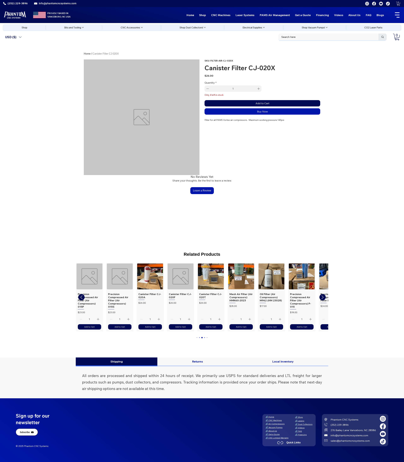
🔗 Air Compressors (275, 424)
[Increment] (259, 89)
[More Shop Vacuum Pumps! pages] (326, 27)
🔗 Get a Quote (273, 434)
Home (87, 53)
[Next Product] (322, 297)
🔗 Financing (301, 434)
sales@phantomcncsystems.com (350, 440)
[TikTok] (388, 4)
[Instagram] (367, 4)
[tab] (116, 361)
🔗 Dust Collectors (303, 424)
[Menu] (397, 15)
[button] (398, 4)
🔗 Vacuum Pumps (274, 427)
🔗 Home (270, 417)
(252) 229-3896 (340, 424)
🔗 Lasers (299, 421)
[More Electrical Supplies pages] (264, 27)
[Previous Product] (81, 297)
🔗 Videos (300, 428)
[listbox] (13, 37)
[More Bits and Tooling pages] (83, 27)
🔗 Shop (299, 417)
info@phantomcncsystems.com (57, 3)
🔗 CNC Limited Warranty (277, 438)
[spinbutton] (233, 89)
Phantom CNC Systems (344, 419)
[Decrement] (207, 89)
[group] (202, 297)
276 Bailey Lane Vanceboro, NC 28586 (353, 430)
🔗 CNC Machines (274, 420)
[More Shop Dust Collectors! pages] (205, 27)
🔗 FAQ (298, 431)
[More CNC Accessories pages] (142, 27)
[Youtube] (381, 4)
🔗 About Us (271, 431)
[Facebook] (374, 4)
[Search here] (382, 37)
